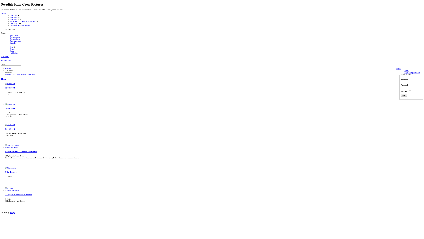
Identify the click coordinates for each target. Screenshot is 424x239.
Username (404, 79)
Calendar (13, 43)
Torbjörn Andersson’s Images (20, 25)
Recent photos (15, 37)
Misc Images (14, 23)
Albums (3, 13)
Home (4, 79)
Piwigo (12, 213)
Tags (11, 47)
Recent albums (15, 39)
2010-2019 (13, 19)
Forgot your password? (412, 73)
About (12, 51)
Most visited (14, 35)
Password (404, 85)
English (12, 74)
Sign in (398, 69)
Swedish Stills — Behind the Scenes (22, 21)
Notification (14, 53)
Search (12, 49)
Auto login (405, 91)
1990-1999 (13, 15)
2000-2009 (13, 17)
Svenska (28, 74)
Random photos (15, 41)
